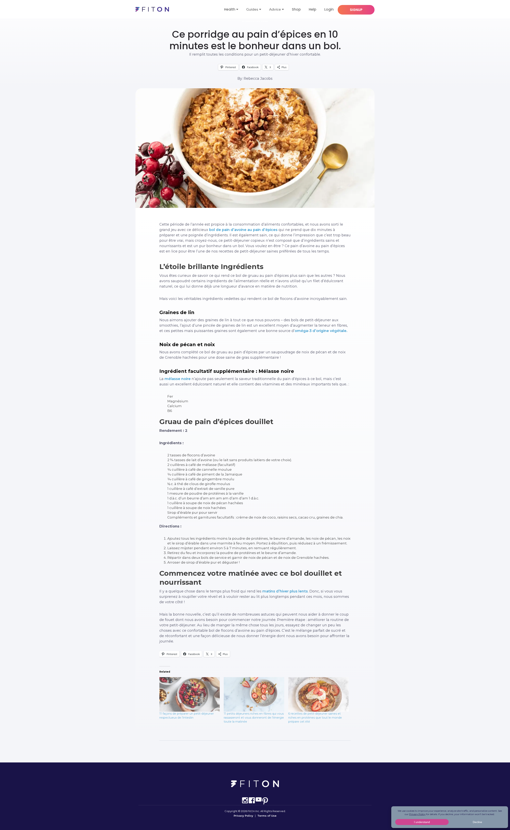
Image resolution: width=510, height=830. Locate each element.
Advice (275, 9)
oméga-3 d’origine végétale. (321, 331)
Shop (296, 9)
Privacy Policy (243, 815)
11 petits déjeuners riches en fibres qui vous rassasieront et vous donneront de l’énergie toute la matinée (254, 717)
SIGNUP (356, 9)
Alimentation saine (255, 21)
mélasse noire (178, 379)
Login (329, 9)
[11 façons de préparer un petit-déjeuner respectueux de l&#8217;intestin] (189, 694)
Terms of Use (267, 815)
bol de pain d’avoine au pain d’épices (243, 230)
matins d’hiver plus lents (285, 591)
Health (229, 9)
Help (312, 9)
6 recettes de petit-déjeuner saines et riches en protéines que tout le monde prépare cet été (315, 717)
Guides (252, 9)
